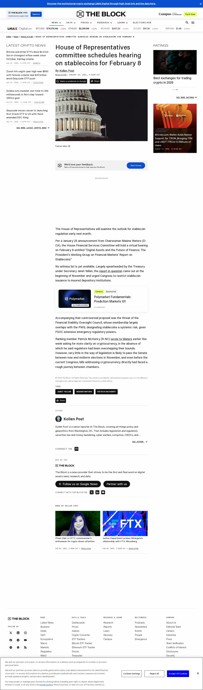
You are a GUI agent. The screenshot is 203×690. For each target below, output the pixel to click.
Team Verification (175, 643)
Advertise (171, 635)
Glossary (107, 635)
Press (169, 639)
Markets (44, 647)
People (138, 635)
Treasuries (77, 655)
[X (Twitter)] (11, 633)
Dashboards (78, 622)
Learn (106, 631)
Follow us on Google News (78, 483)
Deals (43, 631)
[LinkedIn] (18, 633)
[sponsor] (175, 116)
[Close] (197, 673)
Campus (107, 639)
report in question (110, 271)
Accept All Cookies (178, 673)
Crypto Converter (81, 635)
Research (108, 622)
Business (45, 626)
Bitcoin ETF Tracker (82, 643)
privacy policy (46, 684)
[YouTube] (25, 640)
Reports (107, 626)
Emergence (141, 639)
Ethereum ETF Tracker (83, 647)
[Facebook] (11, 640)
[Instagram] (25, 633)
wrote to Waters (121, 339)
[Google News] (18, 647)
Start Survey (136, 165)
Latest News (47, 622)
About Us (171, 622)
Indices (75, 631)
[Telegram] (18, 640)
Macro (43, 643)
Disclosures (172, 651)
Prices (75, 626)
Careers (170, 631)
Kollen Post (66, 71)
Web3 (43, 655)
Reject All (154, 673)
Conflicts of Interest (176, 647)
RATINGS (160, 45)
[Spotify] (11, 647)
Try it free (190, 14)
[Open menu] (192, 22)
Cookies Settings (131, 673)
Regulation (46, 651)
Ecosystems (46, 639)
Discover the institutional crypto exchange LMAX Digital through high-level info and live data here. (101, 3)
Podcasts (140, 622)
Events (138, 631)
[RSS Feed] (25, 647)
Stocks (75, 651)
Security (170, 655)
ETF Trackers (78, 639)
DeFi (42, 635)
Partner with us (117, 484)
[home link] (101, 14)
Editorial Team (173, 626)
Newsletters (141, 626)
